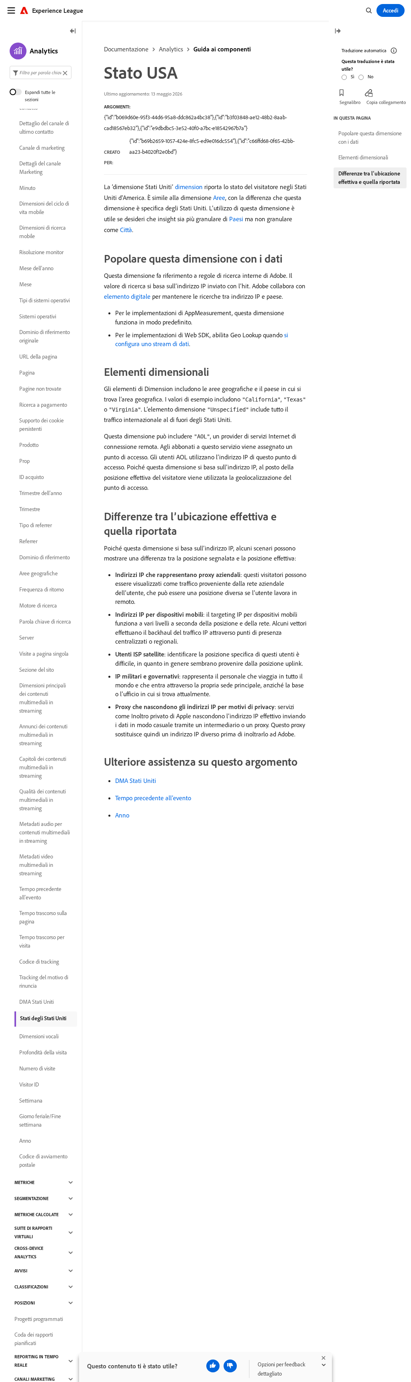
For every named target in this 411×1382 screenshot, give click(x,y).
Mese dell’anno (36, 268)
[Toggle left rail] (73, 31)
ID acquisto (31, 477)
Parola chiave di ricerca (45, 621)
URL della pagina (38, 356)
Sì (352, 76)
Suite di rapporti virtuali (33, 1232)
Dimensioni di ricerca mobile (42, 232)
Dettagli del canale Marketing (40, 167)
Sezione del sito (36, 669)
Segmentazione (31, 1198)
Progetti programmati (38, 1319)
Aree (219, 198)
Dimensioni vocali (39, 1036)
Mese (25, 284)
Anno (122, 815)
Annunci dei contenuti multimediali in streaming (43, 735)
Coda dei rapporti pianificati (33, 1339)
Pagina (27, 372)
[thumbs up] (213, 1366)
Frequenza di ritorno (41, 589)
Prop (24, 461)
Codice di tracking (39, 961)
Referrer (28, 541)
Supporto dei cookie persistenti (41, 424)
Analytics (171, 49)
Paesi (236, 219)
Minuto (27, 188)
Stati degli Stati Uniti (43, 1018)
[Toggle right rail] (337, 31)
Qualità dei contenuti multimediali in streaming (42, 800)
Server (26, 637)
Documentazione (126, 49)
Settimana (31, 1100)
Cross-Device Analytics (28, 1252)
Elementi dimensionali (363, 157)
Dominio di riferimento (44, 557)
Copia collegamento (386, 102)
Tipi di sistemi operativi (44, 300)
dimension (189, 187)
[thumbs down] (230, 1366)
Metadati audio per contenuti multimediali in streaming (44, 832)
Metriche (24, 1182)
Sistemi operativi (37, 316)
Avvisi (20, 1271)
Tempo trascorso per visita (41, 941)
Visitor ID (29, 1084)
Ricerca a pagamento (43, 404)
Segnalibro (350, 102)
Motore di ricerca (38, 605)
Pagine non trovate (40, 388)
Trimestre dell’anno (40, 493)
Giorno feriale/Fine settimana (40, 1120)
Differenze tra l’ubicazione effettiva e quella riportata (369, 177)
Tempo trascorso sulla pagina (43, 917)
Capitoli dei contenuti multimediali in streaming (42, 767)
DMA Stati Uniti (135, 781)
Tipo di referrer (35, 525)
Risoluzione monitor (41, 252)
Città (126, 230)
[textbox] (40, 72)
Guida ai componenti (222, 49)
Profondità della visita (43, 1052)
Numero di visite (37, 1068)
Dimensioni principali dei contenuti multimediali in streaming (42, 698)
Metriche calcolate (36, 1214)
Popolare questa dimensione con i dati (370, 137)
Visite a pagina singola (44, 653)
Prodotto (29, 444)
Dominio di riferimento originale (44, 336)
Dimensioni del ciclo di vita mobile (44, 208)
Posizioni (24, 1303)
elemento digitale (127, 296)
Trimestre (29, 509)
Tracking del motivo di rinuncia (43, 981)
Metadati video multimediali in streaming (36, 865)
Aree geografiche (38, 573)
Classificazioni (31, 1287)
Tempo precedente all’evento (153, 798)
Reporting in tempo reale (36, 1361)
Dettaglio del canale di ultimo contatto (44, 127)
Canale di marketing (42, 147)
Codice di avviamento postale (43, 1160)
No (370, 76)
